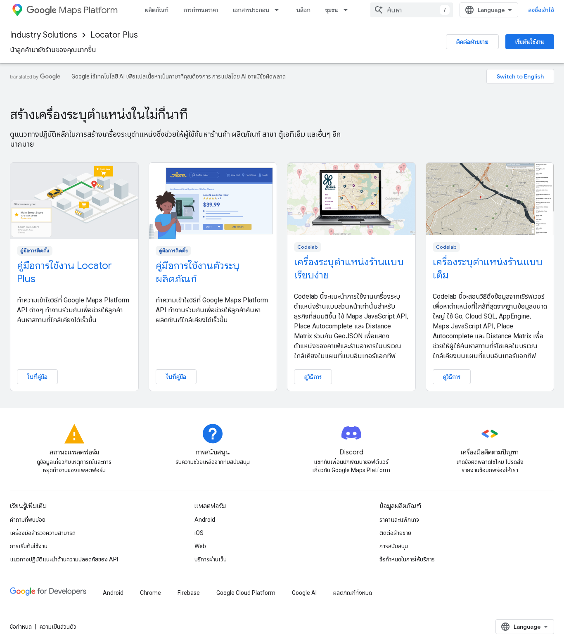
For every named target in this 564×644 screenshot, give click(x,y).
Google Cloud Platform (245, 592)
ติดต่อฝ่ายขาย (472, 41)
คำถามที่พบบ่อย (27, 519)
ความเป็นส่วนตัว (58, 626)
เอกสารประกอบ (251, 10)
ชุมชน (331, 10)
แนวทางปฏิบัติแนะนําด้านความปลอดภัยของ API (64, 559)
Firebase (189, 592)
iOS (199, 533)
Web (200, 546)
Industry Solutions (43, 35)
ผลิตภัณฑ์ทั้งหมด (352, 592)
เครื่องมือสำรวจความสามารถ (43, 533)
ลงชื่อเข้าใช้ (541, 10)
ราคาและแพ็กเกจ (399, 519)
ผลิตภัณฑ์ (156, 10)
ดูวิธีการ (313, 376)
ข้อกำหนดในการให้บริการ (407, 559)
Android (204, 519)
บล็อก (303, 10)
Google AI (304, 592)
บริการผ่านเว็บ (210, 559)
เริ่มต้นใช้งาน (529, 41)
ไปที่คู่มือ (37, 376)
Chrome (150, 592)
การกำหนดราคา (200, 10)
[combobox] (411, 9)
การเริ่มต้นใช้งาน (28, 546)
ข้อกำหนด (21, 626)
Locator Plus (114, 35)
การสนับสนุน (393, 546)
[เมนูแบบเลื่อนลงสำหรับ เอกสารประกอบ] (279, 10)
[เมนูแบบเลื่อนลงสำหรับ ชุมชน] (348, 10)
